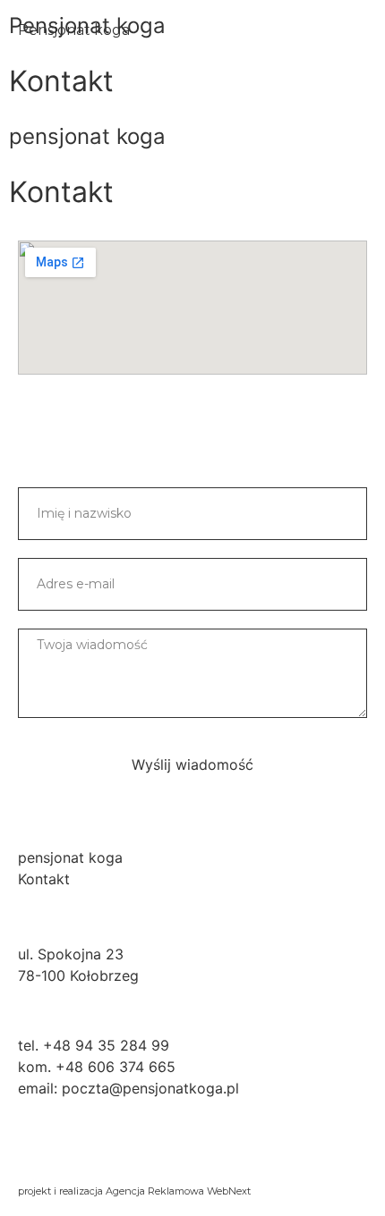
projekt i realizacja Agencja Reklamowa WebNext (134, 1191)
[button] (356, 30)
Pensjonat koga (74, 29)
